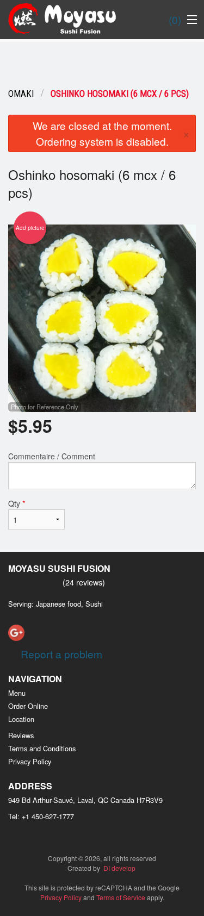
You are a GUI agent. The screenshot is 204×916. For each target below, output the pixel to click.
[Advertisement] (102, 63)
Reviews (21, 735)
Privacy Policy (29, 761)
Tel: (41, 816)
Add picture (30, 228)
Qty (16, 503)
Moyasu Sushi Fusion (59, 568)
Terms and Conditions (42, 748)
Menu (17, 693)
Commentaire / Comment (51, 456)
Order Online (28, 706)
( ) (175, 19)
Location (21, 719)
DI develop (119, 868)
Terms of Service (120, 897)
